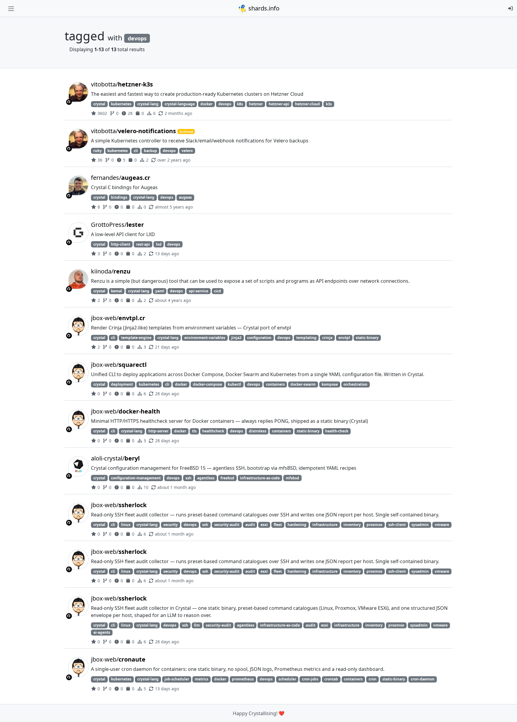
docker (206, 104)
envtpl (344, 337)
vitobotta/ (122, 84)
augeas (185, 197)
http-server (158, 431)
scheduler (287, 679)
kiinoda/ (110, 271)
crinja (327, 337)
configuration (259, 337)
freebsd (227, 478)
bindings (119, 197)
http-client (120, 244)
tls (194, 431)
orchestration (355, 384)
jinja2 (236, 337)
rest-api (143, 244)
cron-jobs (310, 679)
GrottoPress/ (117, 225)
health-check (336, 431)
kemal (116, 291)
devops (224, 104)
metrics (201, 679)
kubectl (234, 384)
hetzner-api (279, 104)
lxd (159, 244)
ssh (188, 478)
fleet (278, 524)
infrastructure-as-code (260, 478)
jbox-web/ (118, 318)
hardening (297, 524)
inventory (352, 524)
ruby (97, 150)
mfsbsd (292, 478)
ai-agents (101, 632)
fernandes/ (120, 178)
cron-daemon (422, 679)
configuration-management (136, 478)
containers (275, 384)
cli (136, 150)
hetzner (256, 104)
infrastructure (324, 524)
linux (125, 524)
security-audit (226, 524)
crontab (331, 679)
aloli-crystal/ (115, 458)
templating (306, 337)
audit (250, 524)
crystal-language (180, 104)
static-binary (367, 337)
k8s (240, 104)
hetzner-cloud (307, 104)
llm (197, 625)
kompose (330, 384)
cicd (217, 291)
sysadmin (420, 524)
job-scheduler (177, 679)
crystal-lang (148, 104)
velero (187, 150)
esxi (264, 524)
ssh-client (397, 524)
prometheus (243, 679)
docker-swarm (303, 384)
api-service (198, 291)
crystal (99, 104)
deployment (122, 384)
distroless (257, 431)
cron (372, 679)
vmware (442, 524)
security (170, 524)
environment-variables (204, 337)
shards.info (263, 8)
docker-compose (207, 384)
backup (150, 150)
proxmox (374, 524)
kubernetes (121, 104)
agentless (206, 478)
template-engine (136, 337)
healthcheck (213, 431)
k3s (329, 104)
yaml (159, 291)
